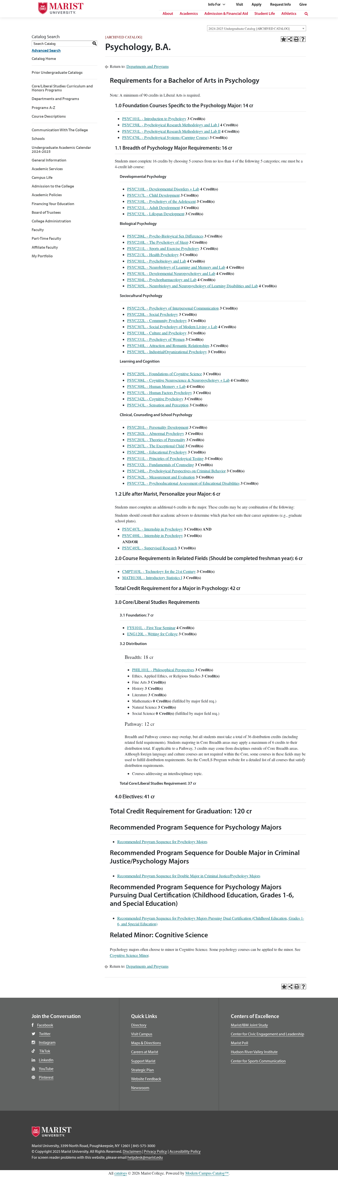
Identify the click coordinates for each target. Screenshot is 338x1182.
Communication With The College (60, 130)
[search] (306, 13)
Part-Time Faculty (46, 238)
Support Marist (143, 1060)
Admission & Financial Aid (226, 14)
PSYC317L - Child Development (153, 195)
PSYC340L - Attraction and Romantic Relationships (168, 345)
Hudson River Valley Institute (254, 1051)
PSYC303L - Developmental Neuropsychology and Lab (171, 273)
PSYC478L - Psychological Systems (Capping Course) (165, 137)
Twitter (44, 1033)
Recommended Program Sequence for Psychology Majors (162, 841)
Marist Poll (239, 1042)
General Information (49, 160)
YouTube (46, 1068)
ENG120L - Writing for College (152, 633)
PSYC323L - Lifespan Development (155, 213)
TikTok (44, 1050)
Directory (138, 1024)
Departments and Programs (55, 99)
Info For (214, 5)
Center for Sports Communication (258, 1060)
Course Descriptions (49, 116)
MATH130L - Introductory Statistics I (152, 577)
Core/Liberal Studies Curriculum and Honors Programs (62, 88)
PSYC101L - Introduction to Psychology (154, 118)
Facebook (45, 1024)
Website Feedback (146, 1078)
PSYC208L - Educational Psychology (157, 452)
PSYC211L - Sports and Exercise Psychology (163, 248)
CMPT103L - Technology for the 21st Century (159, 571)
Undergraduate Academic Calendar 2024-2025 (61, 149)
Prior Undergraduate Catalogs (57, 72)
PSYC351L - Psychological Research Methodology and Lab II (171, 131)
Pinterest (46, 1077)
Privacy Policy (155, 1151)
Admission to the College (53, 186)
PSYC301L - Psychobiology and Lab (156, 261)
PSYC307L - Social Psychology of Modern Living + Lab (172, 326)
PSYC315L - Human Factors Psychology (159, 392)
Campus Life (42, 177)
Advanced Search (46, 50)
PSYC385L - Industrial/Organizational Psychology (167, 351)
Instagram (47, 1042)
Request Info (280, 5)
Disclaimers (132, 1151)
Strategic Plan (142, 1069)
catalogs (120, 1173)
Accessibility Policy (185, 1151)
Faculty (38, 230)
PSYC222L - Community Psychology (157, 320)
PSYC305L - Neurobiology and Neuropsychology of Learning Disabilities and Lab (192, 285)
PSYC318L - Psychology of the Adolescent (161, 201)
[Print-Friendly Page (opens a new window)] (296, 39)
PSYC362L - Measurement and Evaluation (161, 477)
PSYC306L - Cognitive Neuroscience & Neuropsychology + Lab (178, 380)
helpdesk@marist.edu (145, 1157)
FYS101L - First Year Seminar (151, 627)
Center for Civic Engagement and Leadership (267, 1033)
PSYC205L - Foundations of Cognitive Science (164, 373)
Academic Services (47, 169)
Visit (239, 5)
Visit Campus (141, 1033)
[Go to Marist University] (56, 7)
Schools (38, 138)
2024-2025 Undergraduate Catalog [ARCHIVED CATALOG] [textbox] (249, 28)
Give (303, 5)
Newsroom (140, 1087)
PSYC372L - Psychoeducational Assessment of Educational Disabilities (183, 483)
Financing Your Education (53, 204)
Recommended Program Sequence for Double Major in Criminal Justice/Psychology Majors (188, 875)
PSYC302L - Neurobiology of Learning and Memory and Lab (176, 267)
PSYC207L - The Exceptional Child (155, 445)
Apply (257, 5)
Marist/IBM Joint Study (249, 1024)
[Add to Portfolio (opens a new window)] (283, 39)
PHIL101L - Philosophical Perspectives (163, 669)
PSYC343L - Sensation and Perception (158, 404)
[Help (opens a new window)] (303, 39)
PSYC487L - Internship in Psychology (152, 529)
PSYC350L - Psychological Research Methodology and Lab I (170, 124)
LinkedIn (46, 1059)
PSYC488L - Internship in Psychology (152, 535)
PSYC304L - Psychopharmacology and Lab (161, 279)
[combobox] (256, 28)
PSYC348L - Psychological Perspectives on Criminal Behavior (176, 470)
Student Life (264, 14)
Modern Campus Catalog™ (207, 1173)
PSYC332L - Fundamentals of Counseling (160, 464)
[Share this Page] (290, 39)
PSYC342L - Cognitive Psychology (155, 398)
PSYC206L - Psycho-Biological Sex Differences (165, 236)
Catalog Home (44, 58)
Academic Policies (47, 195)
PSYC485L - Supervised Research (149, 547)
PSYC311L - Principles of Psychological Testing (165, 458)
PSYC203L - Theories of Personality (156, 439)
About (168, 14)
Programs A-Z (43, 107)
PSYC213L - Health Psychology (153, 254)
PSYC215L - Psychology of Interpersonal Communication (173, 308)
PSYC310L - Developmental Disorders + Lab (163, 188)
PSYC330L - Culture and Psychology (157, 332)
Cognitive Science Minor (129, 955)
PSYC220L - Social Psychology (152, 314)
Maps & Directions (146, 1042)
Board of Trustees (46, 212)
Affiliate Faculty (45, 247)
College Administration (51, 221)
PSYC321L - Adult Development (153, 207)
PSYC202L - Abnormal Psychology (155, 433)
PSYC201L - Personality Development (157, 427)
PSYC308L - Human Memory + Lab (156, 386)
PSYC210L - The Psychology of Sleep (157, 242)
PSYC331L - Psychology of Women (156, 339)
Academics (189, 14)
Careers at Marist (144, 1051)
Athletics (288, 14)
